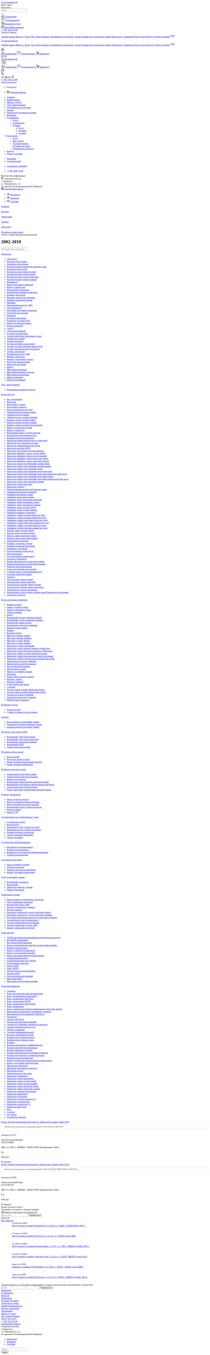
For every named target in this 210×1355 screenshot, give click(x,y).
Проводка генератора (17, 1076)
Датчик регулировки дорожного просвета (27, 1024)
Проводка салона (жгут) (18, 1104)
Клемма (10, 1042)
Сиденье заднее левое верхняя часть (24, 572)
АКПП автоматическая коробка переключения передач (33, 937)
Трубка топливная (16, 351)
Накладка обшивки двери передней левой (27, 458)
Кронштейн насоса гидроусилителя (24, 807)
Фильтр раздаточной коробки (21, 971)
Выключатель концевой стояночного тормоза (29, 1011)
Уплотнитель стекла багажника (22, 590)
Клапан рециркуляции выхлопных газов (26, 266)
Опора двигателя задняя (18, 747)
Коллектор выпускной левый (21, 274)
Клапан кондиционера (18, 850)
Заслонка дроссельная (17, 264)
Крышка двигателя (16, 295)
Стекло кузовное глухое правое (22, 712)
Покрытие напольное (17, 548)
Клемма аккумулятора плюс (20, 1040)
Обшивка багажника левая (20, 494)
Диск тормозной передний (20, 902)
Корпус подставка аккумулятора (22, 1063)
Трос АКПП (13, 968)
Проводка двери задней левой (21, 1081)
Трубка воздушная (16, 338)
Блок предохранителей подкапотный (25, 993)
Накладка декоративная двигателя (23, 445)
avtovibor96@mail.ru (13, 189)
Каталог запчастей (10, 1308)
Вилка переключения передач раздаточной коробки (32, 945)
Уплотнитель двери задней (20, 579)
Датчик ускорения (16, 1029)
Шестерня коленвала (17, 369)
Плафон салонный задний (19, 543)
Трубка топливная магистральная (23, 349)
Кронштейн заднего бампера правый (25, 620)
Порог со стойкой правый (19, 671)
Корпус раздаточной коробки (21, 953)
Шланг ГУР (12, 812)
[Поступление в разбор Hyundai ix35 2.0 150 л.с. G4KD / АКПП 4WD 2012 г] (6, 1227)
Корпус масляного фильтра (20, 284)
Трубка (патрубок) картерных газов (24, 336)
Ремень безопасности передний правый (26, 564)
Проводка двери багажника (20, 1078)
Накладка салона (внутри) (19, 484)
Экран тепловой (15, 837)
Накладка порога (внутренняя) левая (25, 469)
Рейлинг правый (15, 682)
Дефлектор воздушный (18, 415)
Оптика (5, 717)
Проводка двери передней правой (23, 1089)
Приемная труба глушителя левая (23, 827)
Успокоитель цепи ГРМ (18, 354)
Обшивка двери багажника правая (23, 505)
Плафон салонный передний (21, 546)
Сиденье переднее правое (19, 574)
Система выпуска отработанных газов (19, 817)
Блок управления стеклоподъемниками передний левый (34, 1009)
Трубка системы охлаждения (21, 344)
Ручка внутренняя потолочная (21, 569)
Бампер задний (14, 604)
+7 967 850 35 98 (9, 30)
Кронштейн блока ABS (18, 904)
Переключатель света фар (19, 1073)
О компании (19, 123)
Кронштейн (12, 884)
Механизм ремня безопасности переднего (27, 440)
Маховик (11, 302)
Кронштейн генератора (18, 290)
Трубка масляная (15, 341)
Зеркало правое (14, 612)
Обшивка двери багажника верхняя (24, 499)
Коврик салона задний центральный (24, 425)
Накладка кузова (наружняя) (21, 646)
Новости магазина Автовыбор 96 (20, 1212)
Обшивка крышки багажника (21, 512)
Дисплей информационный (20, 1032)
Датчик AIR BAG (15, 1019)
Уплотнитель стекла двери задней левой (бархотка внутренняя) (38, 592)
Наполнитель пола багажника (21, 664)
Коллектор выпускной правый (22, 279)
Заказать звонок (9, 82)
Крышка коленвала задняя (19, 300)
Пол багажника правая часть (21, 556)
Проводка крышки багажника (21, 1091)
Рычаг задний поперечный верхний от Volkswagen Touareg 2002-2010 (35, 1122)
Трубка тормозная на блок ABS (22, 925)
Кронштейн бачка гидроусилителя (23, 433)
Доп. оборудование (10, 385)
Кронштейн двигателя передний (23, 739)
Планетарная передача (18, 963)
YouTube (14, 201)
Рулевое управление (11, 794)
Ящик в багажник (15, 890)
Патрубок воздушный (17, 313)
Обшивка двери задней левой (21, 507)
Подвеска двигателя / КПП (14, 732)
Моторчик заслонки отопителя (22, 1068)
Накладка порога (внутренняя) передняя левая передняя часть (37, 474)
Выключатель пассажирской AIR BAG (26, 1014)
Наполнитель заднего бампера (21, 661)
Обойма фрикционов (17, 958)
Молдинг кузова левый (18, 640)
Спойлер (11, 687)
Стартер (11, 1112)
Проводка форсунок (16, 1107)
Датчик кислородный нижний (21, 1022)
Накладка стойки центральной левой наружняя (30, 656)
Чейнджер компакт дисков (20, 887)
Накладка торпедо (16, 487)
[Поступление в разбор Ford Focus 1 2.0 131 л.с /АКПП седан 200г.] (6, 1237)
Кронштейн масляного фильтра (22, 292)
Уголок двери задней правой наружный (26, 692)
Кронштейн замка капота (19, 622)
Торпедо (11, 577)
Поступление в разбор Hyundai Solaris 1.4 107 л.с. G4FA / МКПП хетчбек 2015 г (51, 1246)
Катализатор (13, 824)
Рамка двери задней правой (20, 676)
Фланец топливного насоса (20, 359)
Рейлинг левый (14, 679)
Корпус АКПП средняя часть (21, 950)
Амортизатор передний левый (21, 774)
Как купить (18, 141)
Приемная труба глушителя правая (24, 830)
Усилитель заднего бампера (20, 695)
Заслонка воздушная (17, 261)
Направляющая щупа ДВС (20, 305)
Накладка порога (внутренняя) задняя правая (29, 466)
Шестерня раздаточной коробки (22, 981)
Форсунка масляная (16, 364)
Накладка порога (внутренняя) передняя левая (29, 471)
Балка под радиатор (16, 779)
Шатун (10, 367)
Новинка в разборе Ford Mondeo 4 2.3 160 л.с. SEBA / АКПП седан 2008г (47, 1267)
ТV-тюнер (12, 1114)
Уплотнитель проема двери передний (25, 587)
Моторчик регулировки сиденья (22, 443)
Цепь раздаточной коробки (20, 976)
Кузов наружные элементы (14, 600)
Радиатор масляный (16, 318)
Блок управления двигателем (21, 1004)
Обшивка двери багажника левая (23, 502)
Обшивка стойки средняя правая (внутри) (27, 528)
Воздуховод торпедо (17, 407)
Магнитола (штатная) (17, 1065)
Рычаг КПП (12, 966)
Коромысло (12, 282)
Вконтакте (15, 194)
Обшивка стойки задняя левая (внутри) (26, 515)
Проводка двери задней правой (22, 1083)
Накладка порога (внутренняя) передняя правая (30, 476)
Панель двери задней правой (21, 533)
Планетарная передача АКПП (21, 960)
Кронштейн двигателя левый (21, 737)
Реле (9, 1109)
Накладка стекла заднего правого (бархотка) (28, 648)
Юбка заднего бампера (18, 700)
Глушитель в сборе (16, 822)
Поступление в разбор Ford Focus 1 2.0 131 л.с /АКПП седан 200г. (44, 1236)
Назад (15, 120)
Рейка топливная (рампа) (19, 323)
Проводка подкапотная (18, 1101)
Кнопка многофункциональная (22, 1047)
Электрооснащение (10, 986)
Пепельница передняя (17, 541)
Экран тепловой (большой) (20, 835)
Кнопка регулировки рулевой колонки (25, 1055)
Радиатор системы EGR (18, 320)
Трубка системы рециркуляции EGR (24, 346)
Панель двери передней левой (21, 536)
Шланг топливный (16, 380)
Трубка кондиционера (17, 855)
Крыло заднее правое (17, 628)
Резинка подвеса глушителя (20, 832)
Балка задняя (13, 757)
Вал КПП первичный (17, 940)
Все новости (7, 1220)
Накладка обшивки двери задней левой (26, 453)
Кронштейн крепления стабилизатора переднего (30, 784)
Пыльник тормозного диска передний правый (29, 915)
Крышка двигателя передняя (21, 297)
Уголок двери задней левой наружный (25, 689)
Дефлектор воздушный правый (22, 417)
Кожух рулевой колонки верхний (23, 802)
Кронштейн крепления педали (22, 435)
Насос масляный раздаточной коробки (25, 955)
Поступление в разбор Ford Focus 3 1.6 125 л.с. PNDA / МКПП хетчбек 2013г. (50, 1277)
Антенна (11, 991)
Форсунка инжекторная (18, 362)
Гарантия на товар (10, 1303)
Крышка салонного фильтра (20, 438)
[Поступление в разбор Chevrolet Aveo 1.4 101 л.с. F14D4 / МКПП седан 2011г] (6, 1258)
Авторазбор (7, 1311)
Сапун (10, 328)
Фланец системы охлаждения (21, 870)
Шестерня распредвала (18, 374)
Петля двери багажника (18, 666)
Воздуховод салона (16, 404)
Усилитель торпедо (16, 595)
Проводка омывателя (17, 1094)
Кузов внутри (7, 394)
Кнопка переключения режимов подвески (27, 1053)
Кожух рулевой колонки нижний (23, 804)
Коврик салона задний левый (21, 420)
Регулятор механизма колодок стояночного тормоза (32, 917)
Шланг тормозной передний (21, 928)
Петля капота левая (16, 669)
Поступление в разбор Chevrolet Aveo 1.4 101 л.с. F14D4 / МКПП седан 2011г (49, 1256)
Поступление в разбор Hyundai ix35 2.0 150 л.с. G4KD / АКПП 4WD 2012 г (48, 1225)
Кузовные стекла (9, 705)
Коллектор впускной (17, 269)
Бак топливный (14, 399)
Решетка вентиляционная (19, 566)
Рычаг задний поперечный (20, 764)
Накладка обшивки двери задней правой (27, 456)
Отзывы (22, 130)
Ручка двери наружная (18, 684)
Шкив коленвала (15, 377)
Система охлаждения (11, 860)
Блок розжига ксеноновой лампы (23, 722)
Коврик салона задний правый (22, 422)
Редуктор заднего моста (18, 759)
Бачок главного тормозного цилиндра (25, 899)
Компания (6, 1290)
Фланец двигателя (16, 356)
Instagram (14, 198)
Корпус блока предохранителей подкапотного (29, 1060)
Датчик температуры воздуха (21, 1027)
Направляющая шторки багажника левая (27, 489)
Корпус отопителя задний (19, 427)
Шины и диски (8, 1313)
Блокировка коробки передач (21, 389)
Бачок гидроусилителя (18, 799)
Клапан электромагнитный (20, 1035)
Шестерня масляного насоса (20, 372)
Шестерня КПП (14, 978)
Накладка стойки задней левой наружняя (27, 653)
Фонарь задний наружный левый (23, 727)
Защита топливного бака (19, 610)
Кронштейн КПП (15, 744)
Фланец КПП (13, 973)
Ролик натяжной (15, 326)
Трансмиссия (7, 932)
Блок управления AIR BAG (20, 999)
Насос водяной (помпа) (18, 864)
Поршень (11, 315)
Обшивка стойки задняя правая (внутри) (26, 517)
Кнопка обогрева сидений (19, 1050)
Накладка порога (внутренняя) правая (25, 481)
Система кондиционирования (15, 842)
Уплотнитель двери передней (21, 582)
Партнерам (6, 1298)
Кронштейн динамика (17, 882)
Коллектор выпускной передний (23, 277)
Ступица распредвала (17, 333)
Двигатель (6, 254)
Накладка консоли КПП (18, 448)
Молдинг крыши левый (18, 635)
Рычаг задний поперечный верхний (24, 762)
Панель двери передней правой (22, 538)
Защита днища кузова (17, 607)
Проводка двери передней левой (23, 1086)
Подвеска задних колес (12, 752)
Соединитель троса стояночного (22, 920)
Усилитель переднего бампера (21, 697)
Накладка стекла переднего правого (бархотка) (30, 651)
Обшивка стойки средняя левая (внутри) (26, 525)
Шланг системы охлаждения (21, 872)
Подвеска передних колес (13, 769)
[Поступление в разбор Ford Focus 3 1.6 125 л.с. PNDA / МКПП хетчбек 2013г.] (6, 1278)
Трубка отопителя (15, 867)
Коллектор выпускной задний (21, 272)
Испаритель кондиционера (20, 847)
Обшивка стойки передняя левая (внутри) (27, 520)
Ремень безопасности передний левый (25, 561)
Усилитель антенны (16, 1117)
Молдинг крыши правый (19, 638)
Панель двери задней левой (20, 530)
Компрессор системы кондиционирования (27, 852)
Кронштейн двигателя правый (22, 742)
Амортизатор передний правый (22, 777)
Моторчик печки (15, 1071)
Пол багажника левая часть (20, 551)
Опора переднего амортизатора (22, 787)
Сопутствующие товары (13, 877)
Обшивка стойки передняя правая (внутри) (28, 523)
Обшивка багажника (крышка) (22, 492)
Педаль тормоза (14, 910)
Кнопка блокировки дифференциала (25, 1045)
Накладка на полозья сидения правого (25, 451)
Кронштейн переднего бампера (22, 625)
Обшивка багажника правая (20, 497)
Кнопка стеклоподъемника (20, 1058)
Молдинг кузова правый (19, 643)
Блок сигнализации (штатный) (22, 996)
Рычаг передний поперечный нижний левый (29, 789)
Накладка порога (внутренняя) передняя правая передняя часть (37, 479)
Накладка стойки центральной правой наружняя (30, 658)
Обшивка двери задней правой (22, 510)
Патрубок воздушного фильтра (22, 310)
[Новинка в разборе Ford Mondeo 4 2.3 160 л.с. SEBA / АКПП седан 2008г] (6, 1268)
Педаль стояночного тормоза (21, 907)
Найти (4, 1352)
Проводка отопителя (17, 1096)
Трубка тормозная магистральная (23, 922)
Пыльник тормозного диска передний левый (29, 912)
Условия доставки (10, 1301)
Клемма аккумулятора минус (21, 1037)
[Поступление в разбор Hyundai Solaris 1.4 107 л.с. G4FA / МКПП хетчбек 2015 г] (6, 1247)
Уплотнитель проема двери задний (24, 584)
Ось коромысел (14, 308)
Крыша (10, 630)
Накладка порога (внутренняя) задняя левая (28, 463)
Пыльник (11, 674)
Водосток (11, 402)
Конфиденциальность (11, 1306)
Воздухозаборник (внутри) (20, 409)
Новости (5, 1295)
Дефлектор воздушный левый (21, 412)
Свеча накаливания (16, 331)
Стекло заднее (14, 709)
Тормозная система (10, 894)
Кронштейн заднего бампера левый (24, 617)
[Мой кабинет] (2, 50)
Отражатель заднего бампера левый (24, 724)
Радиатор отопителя (16, 559)
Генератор (12, 1017)
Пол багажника (14, 554)
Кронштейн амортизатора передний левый (28, 782)
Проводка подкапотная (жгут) (21, 1099)
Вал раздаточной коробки (19, 942)
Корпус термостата (16, 287)
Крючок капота (14, 633)
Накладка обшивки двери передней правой (28, 461)
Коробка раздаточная (17, 948)
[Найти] (2, 13)
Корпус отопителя (16, 430)
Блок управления (15, 1006)
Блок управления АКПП (19, 1001)
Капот (10, 615)
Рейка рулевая (14, 809)
